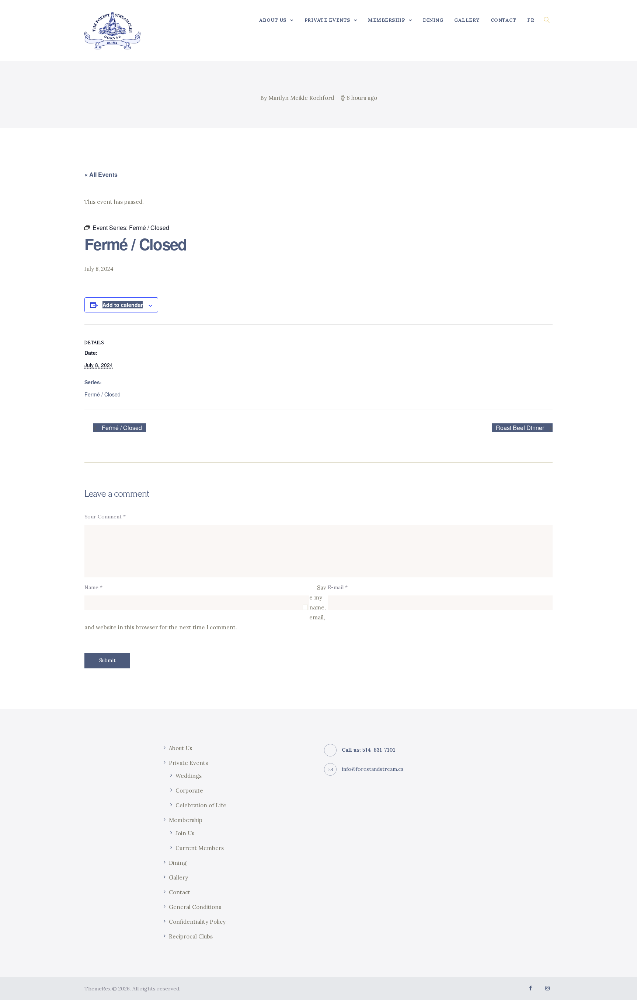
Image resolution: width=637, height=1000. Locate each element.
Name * (93, 587)
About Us (180, 748)
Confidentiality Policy (197, 921)
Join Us (184, 833)
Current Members (199, 848)
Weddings (188, 775)
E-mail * (338, 587)
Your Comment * (105, 516)
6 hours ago (362, 97)
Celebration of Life (200, 805)
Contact (179, 892)
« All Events (101, 174)
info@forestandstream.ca (372, 769)
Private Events (188, 762)
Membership (185, 820)
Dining (178, 862)
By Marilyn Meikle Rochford (297, 97)
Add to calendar (122, 304)
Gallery (178, 877)
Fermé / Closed (102, 394)
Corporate (189, 790)
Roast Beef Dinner (521, 427)
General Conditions (195, 906)
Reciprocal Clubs (191, 936)
